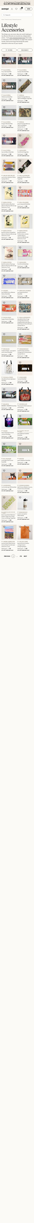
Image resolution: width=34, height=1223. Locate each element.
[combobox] (17, 15)
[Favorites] (16, 9)
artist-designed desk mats (17, 38)
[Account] (12, 9)
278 (21, 556)
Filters (10, 50)
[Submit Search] (4, 15)
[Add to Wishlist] (4, 55)
